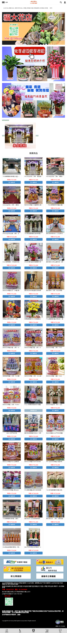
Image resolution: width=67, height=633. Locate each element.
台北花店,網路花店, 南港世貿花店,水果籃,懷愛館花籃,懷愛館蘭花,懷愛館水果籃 (25, 8)
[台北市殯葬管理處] (49, 569)
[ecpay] (17, 561)
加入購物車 (11, 182)
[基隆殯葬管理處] (49, 576)
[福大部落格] (17, 569)
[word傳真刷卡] (49, 561)
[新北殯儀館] (17, 576)
